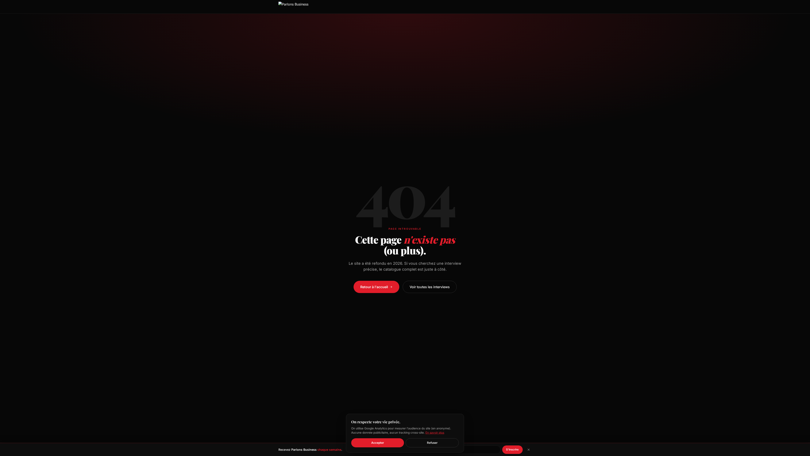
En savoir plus (434, 432)
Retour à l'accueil (374, 287)
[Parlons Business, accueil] (293, 7)
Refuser (432, 442)
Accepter (377, 442)
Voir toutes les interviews (430, 287)
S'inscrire (512, 449)
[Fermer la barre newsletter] (528, 449)
